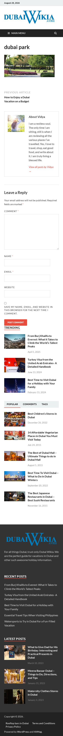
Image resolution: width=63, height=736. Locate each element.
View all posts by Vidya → (41, 168)
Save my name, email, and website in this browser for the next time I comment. (28, 310)
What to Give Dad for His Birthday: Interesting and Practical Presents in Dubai (43, 652)
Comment (11, 211)
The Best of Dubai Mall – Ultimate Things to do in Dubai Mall (42, 456)
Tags (45, 404)
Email (8, 271)
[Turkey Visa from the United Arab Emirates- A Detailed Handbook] (14, 359)
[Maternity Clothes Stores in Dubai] (14, 691)
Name (8, 256)
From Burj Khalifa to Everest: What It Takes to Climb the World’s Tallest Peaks (43, 341)
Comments (30, 404)
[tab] (12, 404)
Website (9, 287)
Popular (12, 404)
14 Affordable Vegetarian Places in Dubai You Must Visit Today (43, 436)
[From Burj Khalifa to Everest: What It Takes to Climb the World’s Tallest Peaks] (14, 336)
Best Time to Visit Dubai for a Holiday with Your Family (42, 383)
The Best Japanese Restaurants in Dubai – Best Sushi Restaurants (41, 496)
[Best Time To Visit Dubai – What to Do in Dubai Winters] (14, 473)
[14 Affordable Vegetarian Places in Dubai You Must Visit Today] (14, 432)
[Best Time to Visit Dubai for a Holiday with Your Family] (14, 380)
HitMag (38, 731)
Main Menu (18, 33)
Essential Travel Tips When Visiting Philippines (31, 615)
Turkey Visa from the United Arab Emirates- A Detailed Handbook (42, 363)
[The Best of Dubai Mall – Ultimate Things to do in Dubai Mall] (14, 453)
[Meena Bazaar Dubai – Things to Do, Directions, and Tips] (14, 671)
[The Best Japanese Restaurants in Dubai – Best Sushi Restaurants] (14, 493)
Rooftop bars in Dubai (17, 723)
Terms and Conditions (43, 723)
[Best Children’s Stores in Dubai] (14, 414)
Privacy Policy (13, 726)
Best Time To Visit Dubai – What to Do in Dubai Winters (43, 476)
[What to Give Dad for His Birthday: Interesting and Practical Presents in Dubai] (14, 647)
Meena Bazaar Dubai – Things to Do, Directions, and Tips (42, 674)
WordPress (23, 731)
